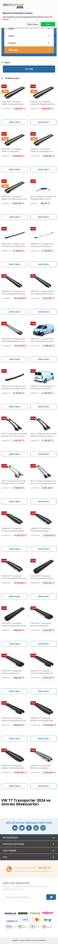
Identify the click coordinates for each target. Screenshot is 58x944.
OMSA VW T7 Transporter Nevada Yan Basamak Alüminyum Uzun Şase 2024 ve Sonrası (42, 624)
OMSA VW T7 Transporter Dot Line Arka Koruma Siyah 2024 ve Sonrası (14, 387)
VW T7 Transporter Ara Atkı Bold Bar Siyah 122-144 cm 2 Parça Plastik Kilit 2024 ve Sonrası (14, 435)
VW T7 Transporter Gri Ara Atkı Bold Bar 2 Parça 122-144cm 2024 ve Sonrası (13, 482)
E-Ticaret (20, 940)
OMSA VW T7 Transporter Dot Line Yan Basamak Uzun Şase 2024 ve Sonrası (13, 340)
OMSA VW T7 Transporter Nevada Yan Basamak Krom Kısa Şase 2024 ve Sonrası (14, 719)
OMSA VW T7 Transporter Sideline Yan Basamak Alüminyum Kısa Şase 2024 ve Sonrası (13, 150)
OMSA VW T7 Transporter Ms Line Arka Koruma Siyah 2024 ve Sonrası (14, 245)
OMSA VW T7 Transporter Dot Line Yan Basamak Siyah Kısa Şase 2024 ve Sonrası (42, 292)
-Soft (14, 940)
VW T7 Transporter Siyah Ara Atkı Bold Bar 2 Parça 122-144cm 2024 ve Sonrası (43, 435)
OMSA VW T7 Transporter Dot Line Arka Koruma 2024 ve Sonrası (42, 387)
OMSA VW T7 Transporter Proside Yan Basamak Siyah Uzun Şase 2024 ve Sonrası (12, 529)
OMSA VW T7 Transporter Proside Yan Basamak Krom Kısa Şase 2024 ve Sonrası (14, 577)
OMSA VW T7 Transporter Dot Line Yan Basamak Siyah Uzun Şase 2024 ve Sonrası (13, 292)
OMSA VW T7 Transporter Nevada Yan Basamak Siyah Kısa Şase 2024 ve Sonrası (14, 624)
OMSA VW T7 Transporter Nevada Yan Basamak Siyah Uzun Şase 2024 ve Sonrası (41, 577)
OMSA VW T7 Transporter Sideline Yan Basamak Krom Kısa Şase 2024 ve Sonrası (14, 197)
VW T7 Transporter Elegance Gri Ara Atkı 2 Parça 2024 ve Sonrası (43, 482)
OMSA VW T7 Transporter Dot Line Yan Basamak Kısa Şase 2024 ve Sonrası (42, 340)
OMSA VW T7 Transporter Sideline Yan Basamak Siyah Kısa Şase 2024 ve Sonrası (43, 103)
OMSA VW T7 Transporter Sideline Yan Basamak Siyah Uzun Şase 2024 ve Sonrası (12, 103)
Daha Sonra (32, 24)
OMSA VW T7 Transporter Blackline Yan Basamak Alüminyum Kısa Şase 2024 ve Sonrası (42, 767)
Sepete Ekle (14, 122)
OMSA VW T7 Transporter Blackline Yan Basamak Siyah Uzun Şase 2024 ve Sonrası (41, 719)
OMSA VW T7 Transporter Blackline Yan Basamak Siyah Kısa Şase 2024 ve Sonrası (12, 767)
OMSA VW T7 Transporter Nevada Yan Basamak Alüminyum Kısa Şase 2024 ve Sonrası (13, 672)
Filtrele (13, 50)
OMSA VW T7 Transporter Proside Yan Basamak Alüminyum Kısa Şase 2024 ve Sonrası (42, 529)
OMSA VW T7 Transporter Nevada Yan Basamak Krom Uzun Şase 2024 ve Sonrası (41, 672)
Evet (48, 24)
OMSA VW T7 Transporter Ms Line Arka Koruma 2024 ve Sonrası (41, 245)
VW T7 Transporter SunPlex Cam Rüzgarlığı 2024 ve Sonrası (43, 197)
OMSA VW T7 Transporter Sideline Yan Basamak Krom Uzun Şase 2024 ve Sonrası (41, 150)
